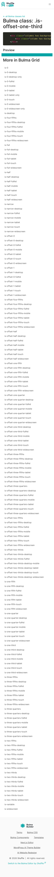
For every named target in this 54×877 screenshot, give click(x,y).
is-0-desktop (11, 72)
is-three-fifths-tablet (14, 695)
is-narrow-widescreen (15, 231)
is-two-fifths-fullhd (13, 750)
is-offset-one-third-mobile (17, 436)
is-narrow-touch (12, 227)
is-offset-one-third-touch (17, 445)
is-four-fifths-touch (14, 136)
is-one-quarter (11, 613)
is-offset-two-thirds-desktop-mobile (22, 563)
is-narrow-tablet (12, 222)
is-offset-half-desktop (15, 336)
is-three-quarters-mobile (16, 722)
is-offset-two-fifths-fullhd (17, 527)
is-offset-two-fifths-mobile (17, 531)
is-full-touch (10, 163)
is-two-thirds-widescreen (17, 800)
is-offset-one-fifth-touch (16, 386)
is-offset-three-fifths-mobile (18, 468)
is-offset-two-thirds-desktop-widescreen (24, 577)
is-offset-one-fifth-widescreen (19, 390)
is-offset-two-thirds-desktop (18, 554)
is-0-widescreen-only (15, 108)
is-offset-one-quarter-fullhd (18, 404)
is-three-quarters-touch (16, 731)
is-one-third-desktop (14, 649)
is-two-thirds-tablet (14, 790)
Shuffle (20, 858)
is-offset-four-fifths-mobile (17, 313)
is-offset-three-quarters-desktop (20, 490)
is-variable (9, 804)
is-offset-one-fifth (13, 363)
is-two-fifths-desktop (15, 745)
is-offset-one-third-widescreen (19, 449)
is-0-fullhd (9, 81)
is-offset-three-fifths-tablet (18, 472)
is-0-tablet (10, 90)
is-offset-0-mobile (13, 249)
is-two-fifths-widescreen (16, 768)
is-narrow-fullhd (12, 213)
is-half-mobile (11, 186)
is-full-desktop (11, 149)
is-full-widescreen (13, 167)
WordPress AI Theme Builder (27, 847)
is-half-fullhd (11, 181)
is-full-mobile (11, 154)
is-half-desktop (12, 177)
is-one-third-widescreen (16, 672)
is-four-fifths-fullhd (14, 127)
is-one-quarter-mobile (15, 627)
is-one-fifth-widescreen (16, 609)
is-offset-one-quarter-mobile (18, 408)
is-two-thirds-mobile (14, 786)
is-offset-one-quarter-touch (18, 418)
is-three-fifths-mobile (15, 690)
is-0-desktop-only (13, 77)
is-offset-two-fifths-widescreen (20, 545)
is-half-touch (11, 195)
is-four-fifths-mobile (14, 131)
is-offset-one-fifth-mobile (17, 377)
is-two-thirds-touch (14, 795)
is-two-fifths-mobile (14, 754)
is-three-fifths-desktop (15, 681)
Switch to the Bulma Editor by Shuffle (26, 863)
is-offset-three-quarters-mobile (20, 499)
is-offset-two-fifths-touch (17, 540)
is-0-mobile (10, 86)
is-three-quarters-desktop (17, 713)
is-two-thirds (11, 772)
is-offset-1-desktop (14, 272)
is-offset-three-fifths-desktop (19, 459)
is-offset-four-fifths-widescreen (20, 327)
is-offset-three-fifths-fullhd (17, 463)
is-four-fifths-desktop (15, 122)
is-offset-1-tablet (13, 286)
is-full (7, 145)
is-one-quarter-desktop (16, 618)
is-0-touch (9, 99)
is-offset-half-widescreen (17, 358)
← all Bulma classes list (14, 16)
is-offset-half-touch (14, 354)
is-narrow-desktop (13, 208)
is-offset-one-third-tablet (17, 440)
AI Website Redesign (27, 852)
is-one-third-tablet (13, 663)
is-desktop (10, 113)
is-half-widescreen (13, 199)
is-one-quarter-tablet (15, 631)
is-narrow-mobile (13, 218)
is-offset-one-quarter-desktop (19, 399)
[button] (49, 4)
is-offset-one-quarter (15, 395)
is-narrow (9, 204)
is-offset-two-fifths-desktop (18, 522)
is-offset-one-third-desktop (18, 427)
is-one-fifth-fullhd (13, 590)
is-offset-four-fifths (14, 299)
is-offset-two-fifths (14, 518)
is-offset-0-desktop (14, 240)
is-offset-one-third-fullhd (16, 431)
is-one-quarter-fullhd (14, 622)
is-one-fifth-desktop (14, 586)
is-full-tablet (10, 158)
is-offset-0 (10, 236)
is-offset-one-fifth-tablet (16, 381)
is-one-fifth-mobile (13, 595)
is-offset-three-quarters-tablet (19, 504)
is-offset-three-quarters (16, 486)
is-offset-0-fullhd (13, 245)
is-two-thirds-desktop (15, 777)
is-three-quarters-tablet (16, 727)
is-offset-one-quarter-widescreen (20, 422)
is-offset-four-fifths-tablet (17, 318)
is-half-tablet (11, 190)
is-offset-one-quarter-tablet (18, 413)
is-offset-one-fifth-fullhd (16, 372)
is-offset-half (11, 331)
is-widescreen (11, 809)
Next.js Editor (27, 842)
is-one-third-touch (13, 668)
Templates (39, 837)
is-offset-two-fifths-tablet (17, 536)
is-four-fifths (10, 117)
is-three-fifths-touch (14, 700)
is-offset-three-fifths (14, 454)
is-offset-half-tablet (14, 349)
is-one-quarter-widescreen (17, 640)
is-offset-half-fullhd (14, 340)
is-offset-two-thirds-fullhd (17, 559)
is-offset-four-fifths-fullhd (17, 308)
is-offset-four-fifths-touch (17, 322)
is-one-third (10, 645)
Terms (19, 832)
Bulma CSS (32, 832)
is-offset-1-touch (13, 290)
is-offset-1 (9, 268)
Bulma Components (19, 837)
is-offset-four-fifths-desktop (18, 304)
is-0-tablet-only (12, 95)
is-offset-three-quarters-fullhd (19, 495)
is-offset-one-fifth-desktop (17, 368)
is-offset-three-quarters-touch (19, 509)
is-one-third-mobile (14, 659)
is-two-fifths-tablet (14, 759)
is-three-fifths (11, 677)
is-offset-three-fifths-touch (17, 477)
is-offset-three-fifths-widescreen (20, 481)
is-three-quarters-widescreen (18, 736)
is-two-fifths (10, 740)
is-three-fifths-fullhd (14, 686)
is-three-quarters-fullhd (16, 718)
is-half (7, 172)
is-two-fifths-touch (14, 763)
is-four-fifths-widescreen (16, 140)
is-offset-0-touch (13, 258)
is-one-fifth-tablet (13, 599)
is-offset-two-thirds (14, 549)
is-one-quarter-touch (14, 636)
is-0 (6, 67)
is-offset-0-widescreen (15, 263)
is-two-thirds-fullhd (14, 781)
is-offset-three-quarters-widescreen (22, 513)
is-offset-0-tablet (13, 254)
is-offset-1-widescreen (15, 295)
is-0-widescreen (12, 104)
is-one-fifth (10, 581)
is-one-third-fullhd (13, 654)
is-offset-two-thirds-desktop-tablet (21, 568)
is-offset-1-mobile (13, 281)
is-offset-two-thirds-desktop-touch (21, 572)
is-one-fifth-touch (13, 604)
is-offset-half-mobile (14, 345)
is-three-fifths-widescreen (17, 704)
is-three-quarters (13, 709)
